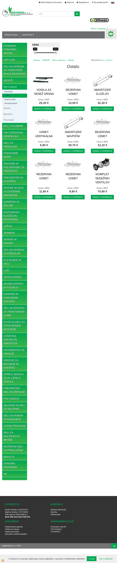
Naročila (54, 512)
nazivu (108, 60)
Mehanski (8, 114)
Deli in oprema (10, 87)
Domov (37, 60)
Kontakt (28, 34)
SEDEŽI (46, 60)
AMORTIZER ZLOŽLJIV (102, 91)
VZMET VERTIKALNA (44, 134)
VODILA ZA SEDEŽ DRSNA (44, 91)
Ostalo (6, 95)
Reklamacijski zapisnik (14, 527)
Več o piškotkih (106, 559)
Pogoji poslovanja (12, 532)
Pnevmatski (9, 120)
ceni (102, 60)
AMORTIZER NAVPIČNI (73, 134)
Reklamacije (55, 515)
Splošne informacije (58, 510)
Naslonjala (8, 92)
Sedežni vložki (10, 99)
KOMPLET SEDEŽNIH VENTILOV (102, 178)
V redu (92, 559)
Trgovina (11, 34)
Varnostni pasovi (10, 103)
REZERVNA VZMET (73, 91)
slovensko (112, 2)
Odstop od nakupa (12, 529)
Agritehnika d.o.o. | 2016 (11, 546)
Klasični (7, 108)
